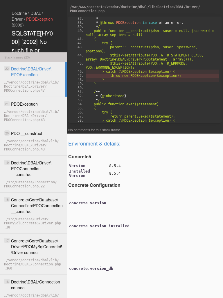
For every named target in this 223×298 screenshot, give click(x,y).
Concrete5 (79, 156)
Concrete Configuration (94, 185)
